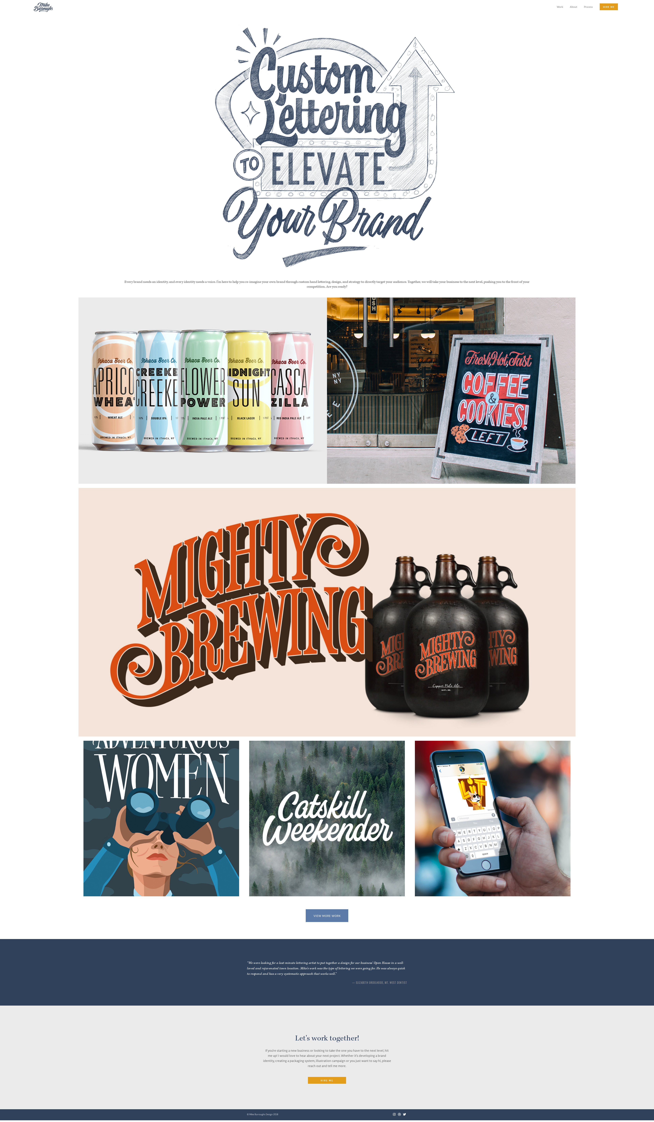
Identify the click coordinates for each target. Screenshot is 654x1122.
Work (560, 7)
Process (588, 7)
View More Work (327, 916)
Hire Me (327, 1080)
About (573, 7)
